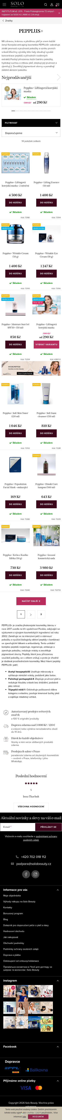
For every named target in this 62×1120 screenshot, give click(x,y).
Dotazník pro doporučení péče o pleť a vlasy (26, 925)
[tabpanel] (31, 95)
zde (24, 1116)
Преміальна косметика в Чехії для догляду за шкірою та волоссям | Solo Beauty (27, 968)
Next (58, 77)
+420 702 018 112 (33, 856)
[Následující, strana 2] (31, 614)
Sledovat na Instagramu (30, 1036)
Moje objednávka (12, 895)
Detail (46, 345)
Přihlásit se (49, 827)
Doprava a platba (12, 955)
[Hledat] (46, 4)
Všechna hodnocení (31, 806)
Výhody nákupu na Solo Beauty (19, 901)
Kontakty (7, 907)
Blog (5, 919)
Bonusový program (13, 913)
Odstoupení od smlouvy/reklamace (21, 961)
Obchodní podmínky (13, 943)
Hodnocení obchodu (13, 931)
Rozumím (38, 1116)
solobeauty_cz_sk (35, 874)
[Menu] (4, 4)
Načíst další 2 (31, 601)
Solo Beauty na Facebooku (26, 874)
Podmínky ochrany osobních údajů (21, 949)
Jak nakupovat (10, 937)
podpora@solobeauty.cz (33, 863)
